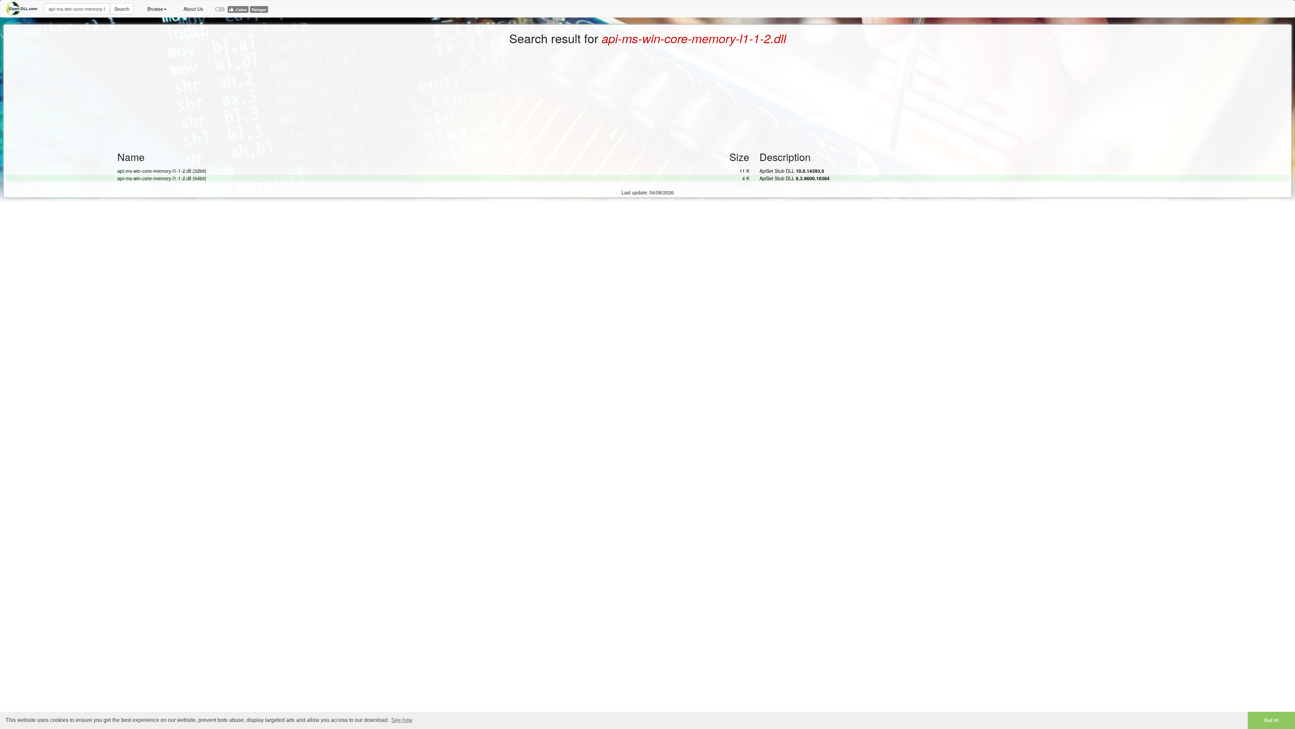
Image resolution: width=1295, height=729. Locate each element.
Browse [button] (155, 8)
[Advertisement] (647, 95)
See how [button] (401, 720)
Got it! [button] (1271, 720)
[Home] (22, 8)
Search (122, 8)
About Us (193, 8)
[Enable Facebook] (220, 6)
